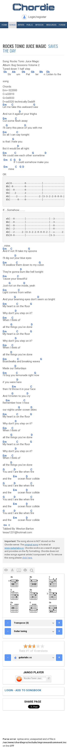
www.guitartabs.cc (14, 548)
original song (31, 544)
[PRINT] (25, 570)
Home (4, 25)
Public (29, 25)
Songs (12, 25)
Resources (51, 25)
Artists (21, 25)
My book (39, 25)
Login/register (37, 17)
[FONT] (12, 570)
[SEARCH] (31, 570)
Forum (62, 25)
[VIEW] (6, 570)
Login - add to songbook (23, 690)
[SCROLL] (19, 570)
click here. (27, 557)
